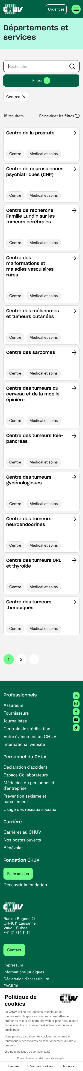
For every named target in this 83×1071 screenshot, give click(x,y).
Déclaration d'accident (25, 767)
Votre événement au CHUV (29, 736)
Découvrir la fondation (25, 884)
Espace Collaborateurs (25, 774)
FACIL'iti (10, 985)
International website (24, 744)
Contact (14, 950)
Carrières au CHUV (22, 832)
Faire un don (20, 873)
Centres (13, 96)
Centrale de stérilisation (26, 728)
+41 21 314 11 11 (16, 932)
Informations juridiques (23, 972)
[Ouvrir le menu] (76, 9)
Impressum (13, 965)
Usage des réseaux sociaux (29, 809)
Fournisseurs (16, 713)
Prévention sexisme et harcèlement (24, 798)
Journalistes (15, 720)
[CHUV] (13, 9)
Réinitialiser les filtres (56, 116)
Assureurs (13, 705)
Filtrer (40, 80)
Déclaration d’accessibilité (26, 979)
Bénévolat (13, 847)
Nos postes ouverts (22, 839)
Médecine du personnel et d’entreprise (28, 785)
